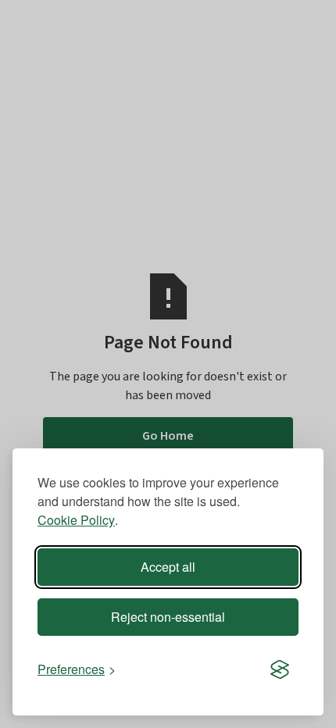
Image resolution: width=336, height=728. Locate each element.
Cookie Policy (76, 520)
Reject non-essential (168, 617)
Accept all (168, 567)
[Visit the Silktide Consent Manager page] (279, 669)
